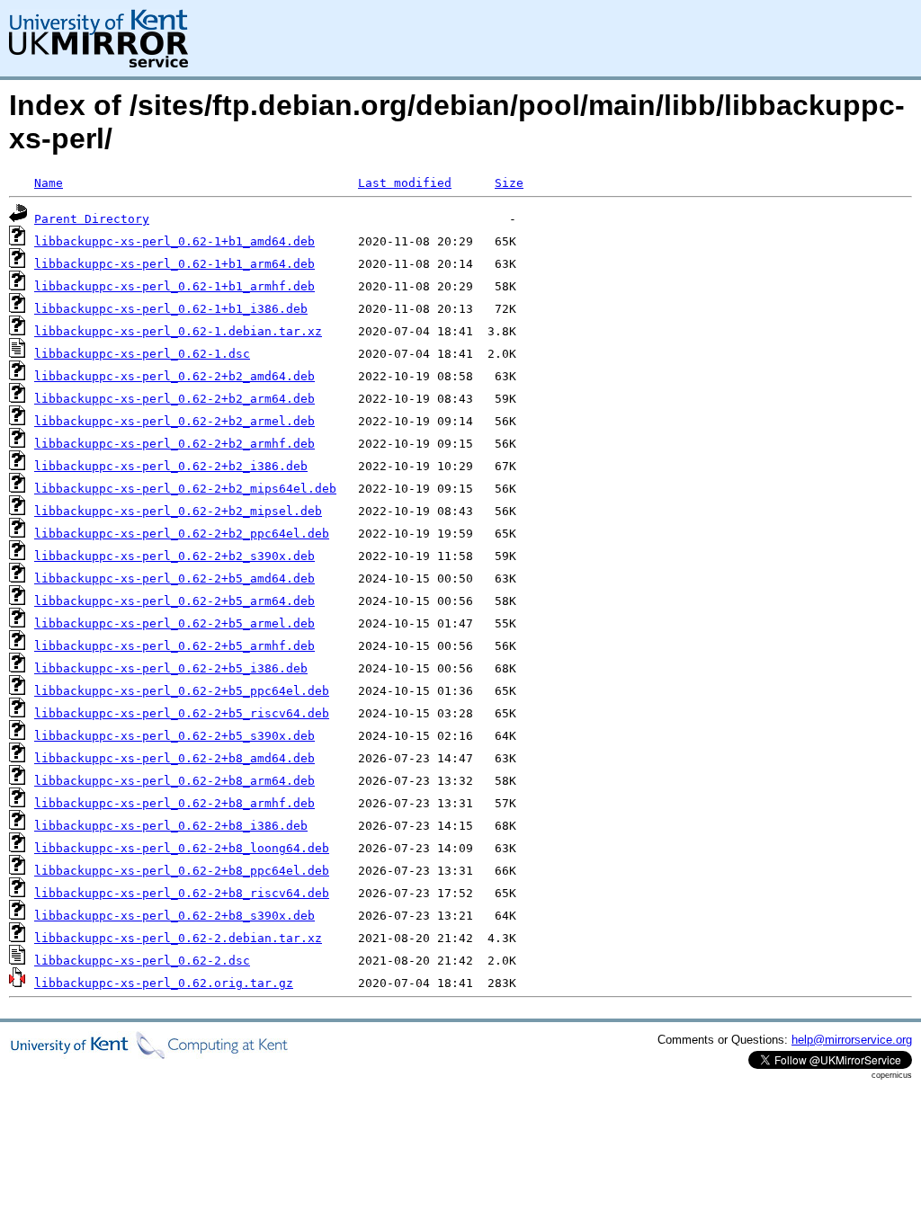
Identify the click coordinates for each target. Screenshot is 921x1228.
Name (48, 183)
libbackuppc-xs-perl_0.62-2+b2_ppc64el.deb (181, 533)
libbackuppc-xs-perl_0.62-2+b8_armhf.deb (174, 803)
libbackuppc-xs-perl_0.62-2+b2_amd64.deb (174, 376)
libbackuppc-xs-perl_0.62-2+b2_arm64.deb (174, 398)
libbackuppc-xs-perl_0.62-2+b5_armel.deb (174, 623)
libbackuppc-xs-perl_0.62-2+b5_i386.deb (171, 668)
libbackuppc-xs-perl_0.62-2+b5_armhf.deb (174, 646)
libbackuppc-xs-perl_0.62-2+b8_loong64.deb (181, 848)
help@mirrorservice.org (851, 1039)
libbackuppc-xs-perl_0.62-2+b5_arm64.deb (174, 601)
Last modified (405, 183)
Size (509, 183)
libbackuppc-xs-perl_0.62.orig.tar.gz (163, 983)
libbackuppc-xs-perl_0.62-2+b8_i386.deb (171, 825)
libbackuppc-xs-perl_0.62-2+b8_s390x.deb (174, 915)
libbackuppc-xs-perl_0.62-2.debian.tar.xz (178, 938)
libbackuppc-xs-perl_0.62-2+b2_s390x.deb (174, 556)
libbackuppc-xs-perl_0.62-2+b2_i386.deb (171, 466)
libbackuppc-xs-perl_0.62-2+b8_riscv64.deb (181, 893)
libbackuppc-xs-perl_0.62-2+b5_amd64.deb (174, 578)
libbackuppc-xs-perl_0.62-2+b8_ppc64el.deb (181, 870)
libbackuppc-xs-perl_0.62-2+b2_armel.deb (174, 421)
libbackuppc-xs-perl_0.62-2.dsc (142, 960)
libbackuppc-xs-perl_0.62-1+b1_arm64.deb (174, 264)
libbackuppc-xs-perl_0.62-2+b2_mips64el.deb (185, 488)
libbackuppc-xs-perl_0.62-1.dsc (142, 353)
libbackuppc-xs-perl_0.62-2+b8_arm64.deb (174, 781)
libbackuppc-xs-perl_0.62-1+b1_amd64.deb (174, 241)
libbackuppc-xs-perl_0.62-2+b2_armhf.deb (174, 443)
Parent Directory (91, 219)
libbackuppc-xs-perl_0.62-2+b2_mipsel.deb (178, 511)
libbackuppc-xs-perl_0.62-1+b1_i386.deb (171, 309)
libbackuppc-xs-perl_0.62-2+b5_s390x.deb (174, 736)
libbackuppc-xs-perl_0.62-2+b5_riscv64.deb (181, 713)
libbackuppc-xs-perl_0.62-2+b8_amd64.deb (174, 758)
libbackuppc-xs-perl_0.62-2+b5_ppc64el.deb (181, 691)
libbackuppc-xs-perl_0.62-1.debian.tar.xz (178, 331)
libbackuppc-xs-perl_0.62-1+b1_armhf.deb (174, 286)
